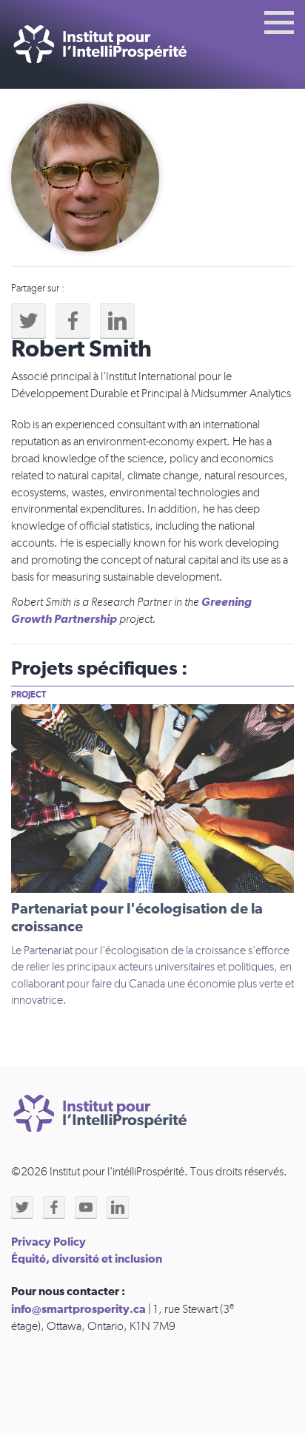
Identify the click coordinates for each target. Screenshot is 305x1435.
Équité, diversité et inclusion (86, 1259)
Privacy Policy (48, 1242)
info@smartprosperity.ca (78, 1309)
